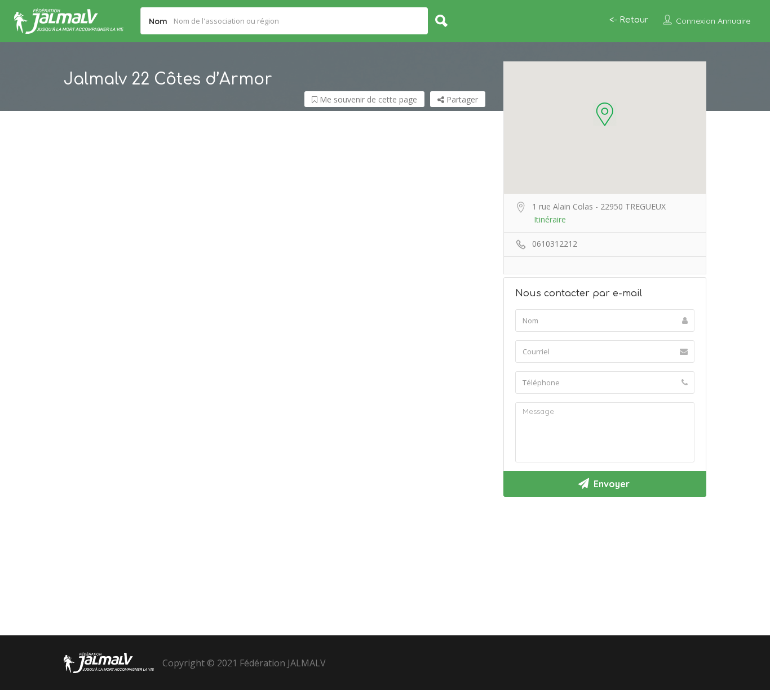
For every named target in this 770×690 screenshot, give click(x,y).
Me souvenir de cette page (367, 99)
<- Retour (628, 20)
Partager (461, 99)
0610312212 (554, 243)
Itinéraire (550, 219)
